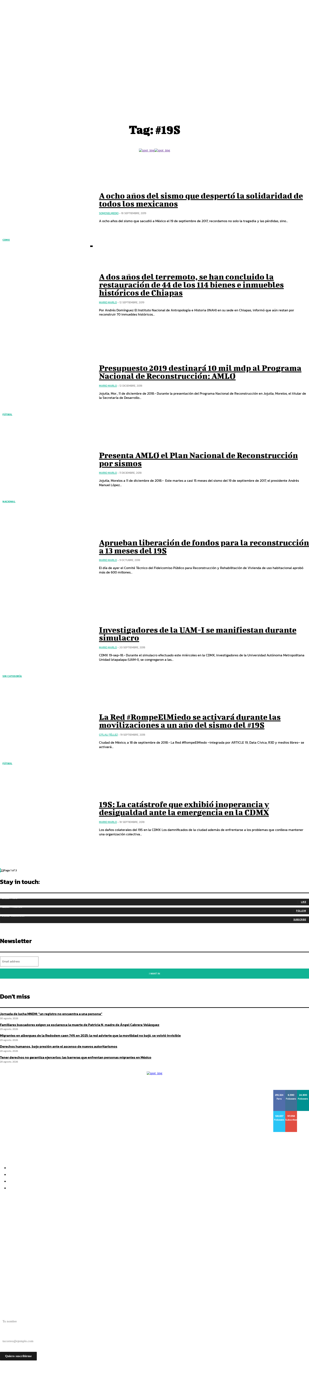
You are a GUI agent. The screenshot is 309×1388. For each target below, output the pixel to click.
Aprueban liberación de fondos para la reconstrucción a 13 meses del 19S (204, 546)
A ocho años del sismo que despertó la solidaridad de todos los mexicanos (201, 199)
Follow (301, 910)
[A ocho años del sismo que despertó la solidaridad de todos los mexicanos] (46, 207)
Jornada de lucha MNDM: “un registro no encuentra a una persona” (51, 1013)
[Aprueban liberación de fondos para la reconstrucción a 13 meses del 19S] (46, 556)
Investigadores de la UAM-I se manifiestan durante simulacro (197, 633)
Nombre (5, 1314)
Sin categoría (12, 676)
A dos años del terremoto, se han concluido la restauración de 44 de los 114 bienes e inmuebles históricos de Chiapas (191, 284)
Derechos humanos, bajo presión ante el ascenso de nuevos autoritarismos (68, 1237)
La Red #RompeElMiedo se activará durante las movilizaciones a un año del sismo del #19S (190, 721)
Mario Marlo (108, 302)
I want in (154, 973)
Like (303, 902)
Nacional (9, 501)
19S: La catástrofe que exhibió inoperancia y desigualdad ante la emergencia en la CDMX (184, 808)
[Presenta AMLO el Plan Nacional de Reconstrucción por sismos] (46, 469)
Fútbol (7, 414)
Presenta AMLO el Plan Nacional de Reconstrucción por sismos (198, 459)
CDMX (6, 240)
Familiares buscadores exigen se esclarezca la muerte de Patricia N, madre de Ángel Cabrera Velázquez (94, 1222)
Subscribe (299, 919)
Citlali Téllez (108, 735)
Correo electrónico (12, 1333)
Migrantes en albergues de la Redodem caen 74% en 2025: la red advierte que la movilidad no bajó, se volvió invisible (107, 1229)
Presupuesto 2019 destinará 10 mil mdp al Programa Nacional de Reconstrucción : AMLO (200, 372)
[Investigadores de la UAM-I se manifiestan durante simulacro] (46, 643)
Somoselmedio (109, 213)
